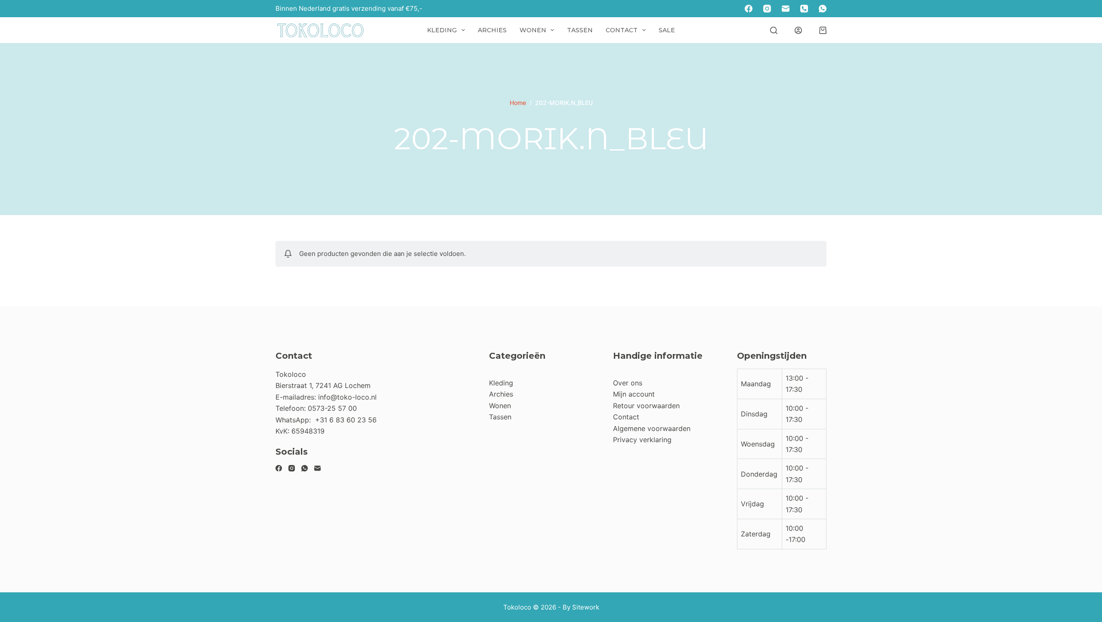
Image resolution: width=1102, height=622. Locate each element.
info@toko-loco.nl (347, 397)
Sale (667, 30)
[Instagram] (767, 8)
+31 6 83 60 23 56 (346, 420)
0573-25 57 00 (332, 408)
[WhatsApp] (822, 8)
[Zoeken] (773, 30)
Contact (622, 30)
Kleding (442, 30)
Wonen (533, 30)
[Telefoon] (804, 8)
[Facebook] (748, 8)
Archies (492, 30)
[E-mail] (785, 8)
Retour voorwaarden (646, 405)
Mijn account (634, 394)
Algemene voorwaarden (651, 428)
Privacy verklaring (642, 439)
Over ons (627, 383)
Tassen (580, 30)
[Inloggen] (798, 30)
